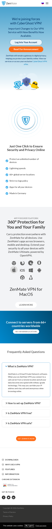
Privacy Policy (8, 516)
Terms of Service (9, 512)
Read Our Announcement (26, 49)
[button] (27, 366)
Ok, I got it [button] (29, 526)
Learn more (26, 304)
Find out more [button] (41, 526)
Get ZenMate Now (26, 439)
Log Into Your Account (26, 42)
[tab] (27, 366)
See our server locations (26, 332)
